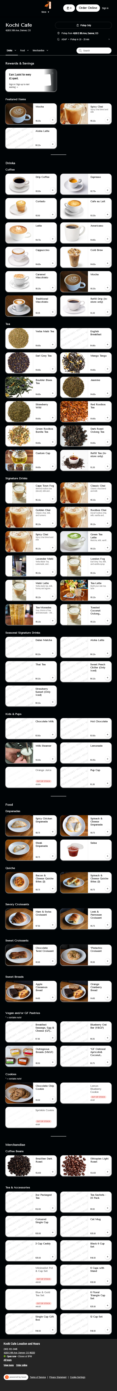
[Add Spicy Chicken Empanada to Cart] (52, 831)
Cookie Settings (77, 1377)
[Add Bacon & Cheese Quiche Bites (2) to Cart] (52, 888)
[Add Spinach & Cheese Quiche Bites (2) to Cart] (107, 888)
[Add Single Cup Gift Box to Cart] (52, 1329)
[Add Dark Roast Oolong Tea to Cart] (107, 442)
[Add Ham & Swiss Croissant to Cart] (52, 924)
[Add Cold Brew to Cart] (107, 263)
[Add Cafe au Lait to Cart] (107, 214)
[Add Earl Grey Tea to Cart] (52, 368)
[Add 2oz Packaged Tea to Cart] (52, 1208)
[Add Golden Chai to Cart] (52, 523)
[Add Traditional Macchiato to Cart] (52, 312)
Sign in (105, 8)
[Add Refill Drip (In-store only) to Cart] (107, 312)
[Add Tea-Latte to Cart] (107, 596)
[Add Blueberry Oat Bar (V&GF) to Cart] (107, 1037)
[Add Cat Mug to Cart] (107, 1232)
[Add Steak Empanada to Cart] (52, 856)
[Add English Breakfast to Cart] (107, 344)
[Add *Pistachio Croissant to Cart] (107, 961)
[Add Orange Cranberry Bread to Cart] (107, 997)
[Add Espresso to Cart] (107, 190)
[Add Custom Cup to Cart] (52, 466)
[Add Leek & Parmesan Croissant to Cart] (107, 924)
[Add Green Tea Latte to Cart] (107, 547)
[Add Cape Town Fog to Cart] (52, 498)
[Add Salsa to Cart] (107, 856)
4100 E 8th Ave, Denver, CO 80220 (19, 1352)
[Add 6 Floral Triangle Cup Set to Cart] (107, 1305)
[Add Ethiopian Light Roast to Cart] (107, 1171)
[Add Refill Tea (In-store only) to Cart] (107, 466)
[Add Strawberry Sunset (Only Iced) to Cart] (52, 702)
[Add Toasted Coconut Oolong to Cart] (107, 620)
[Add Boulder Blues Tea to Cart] (52, 393)
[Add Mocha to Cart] (52, 119)
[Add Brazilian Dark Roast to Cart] (52, 1171)
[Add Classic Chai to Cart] (107, 498)
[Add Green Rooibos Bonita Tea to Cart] (52, 442)
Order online (21, 1365)
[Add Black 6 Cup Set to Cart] (107, 1256)
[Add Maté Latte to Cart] (52, 596)
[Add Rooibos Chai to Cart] (107, 523)
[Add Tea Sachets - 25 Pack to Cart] (107, 1208)
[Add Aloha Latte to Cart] (52, 144)
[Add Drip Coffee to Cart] (52, 190)
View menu (9, 1365)
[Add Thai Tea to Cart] (52, 677)
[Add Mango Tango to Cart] (107, 368)
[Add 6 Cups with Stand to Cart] (107, 1281)
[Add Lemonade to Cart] (107, 758)
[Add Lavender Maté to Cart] (52, 572)
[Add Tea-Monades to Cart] (52, 620)
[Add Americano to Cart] (107, 238)
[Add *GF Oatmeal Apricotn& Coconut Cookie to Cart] (107, 1062)
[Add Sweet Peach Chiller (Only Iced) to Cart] (107, 677)
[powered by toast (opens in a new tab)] (16, 1377)
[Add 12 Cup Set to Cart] (107, 1329)
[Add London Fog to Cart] (107, 572)
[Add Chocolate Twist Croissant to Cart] (52, 961)
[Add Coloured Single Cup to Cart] (52, 1232)
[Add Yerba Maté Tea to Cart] (52, 344)
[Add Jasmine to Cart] (107, 393)
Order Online (88, 8)
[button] (46, 12)
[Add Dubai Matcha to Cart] (52, 653)
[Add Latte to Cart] (52, 238)
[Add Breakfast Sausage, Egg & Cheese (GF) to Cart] (52, 1037)
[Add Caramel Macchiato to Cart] (52, 287)
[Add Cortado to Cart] (52, 214)
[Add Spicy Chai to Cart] (107, 119)
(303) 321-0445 (10, 1349)
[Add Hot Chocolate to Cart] (107, 734)
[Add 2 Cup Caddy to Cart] (52, 1256)
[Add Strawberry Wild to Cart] (52, 417)
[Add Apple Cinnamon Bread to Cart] (52, 997)
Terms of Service (38, 1377)
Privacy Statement (58, 1377)
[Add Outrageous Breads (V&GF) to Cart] (52, 1062)
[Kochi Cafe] (48, 5)
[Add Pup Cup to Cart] (107, 783)
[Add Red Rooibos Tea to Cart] (107, 417)
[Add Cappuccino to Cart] (52, 263)
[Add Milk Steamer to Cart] (52, 758)
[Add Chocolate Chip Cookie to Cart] (52, 1099)
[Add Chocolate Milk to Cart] (52, 734)
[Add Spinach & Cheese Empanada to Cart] (107, 831)
